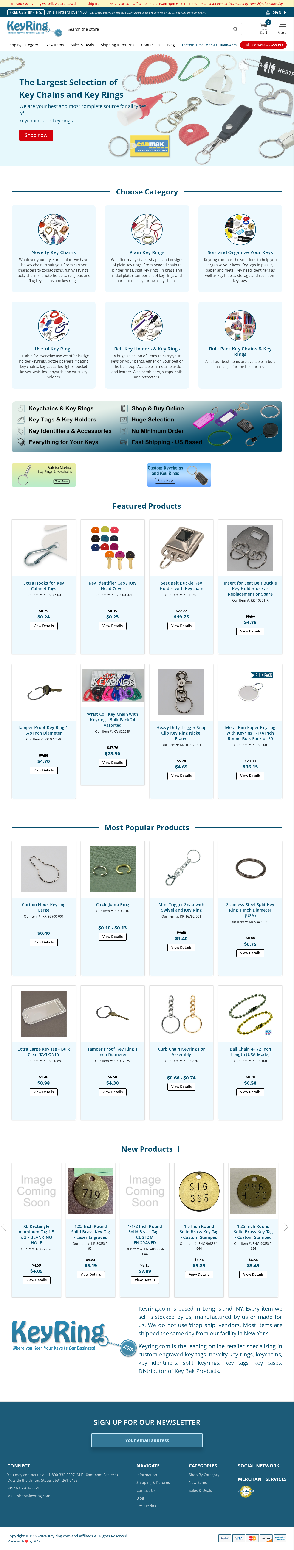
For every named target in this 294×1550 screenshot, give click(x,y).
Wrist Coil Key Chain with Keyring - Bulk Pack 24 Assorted (112, 719)
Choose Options (113, 552)
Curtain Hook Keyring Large (43, 907)
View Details (44, 625)
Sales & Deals (82, 44)
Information (146, 1474)
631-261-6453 (66, 1480)
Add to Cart (43, 552)
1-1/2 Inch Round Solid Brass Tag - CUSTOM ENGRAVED (145, 1234)
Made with (16, 1541)
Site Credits (146, 1505)
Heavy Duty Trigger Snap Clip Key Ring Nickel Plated (181, 733)
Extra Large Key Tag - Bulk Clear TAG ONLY (43, 1051)
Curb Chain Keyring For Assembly (181, 1051)
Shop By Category (22, 44)
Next (286, 1227)
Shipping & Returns (117, 44)
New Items (55, 44)
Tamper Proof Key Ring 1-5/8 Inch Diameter (43, 730)
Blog (171, 44)
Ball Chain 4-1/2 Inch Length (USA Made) (250, 1051)
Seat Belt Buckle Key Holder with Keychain (181, 585)
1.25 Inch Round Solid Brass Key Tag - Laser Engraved (90, 1231)
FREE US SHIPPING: (26, 12)
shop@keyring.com (33, 1495)
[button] (36, 135)
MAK (37, 1541)
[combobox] (152, 29)
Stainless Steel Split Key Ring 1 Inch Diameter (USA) (250, 910)
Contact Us (150, 44)
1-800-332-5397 (61, 1474)
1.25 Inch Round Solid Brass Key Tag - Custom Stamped (253, 1231)
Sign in (279, 12)
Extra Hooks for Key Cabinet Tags (43, 585)
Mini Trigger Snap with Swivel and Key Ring (181, 907)
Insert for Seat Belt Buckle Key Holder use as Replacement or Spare (250, 588)
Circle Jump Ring (112, 904)
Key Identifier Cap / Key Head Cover (113, 585)
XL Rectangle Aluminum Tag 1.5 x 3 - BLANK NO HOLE (36, 1234)
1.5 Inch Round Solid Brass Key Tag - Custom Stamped (199, 1231)
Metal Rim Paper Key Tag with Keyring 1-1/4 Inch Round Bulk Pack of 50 (250, 733)
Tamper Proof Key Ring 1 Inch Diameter (113, 1051)
